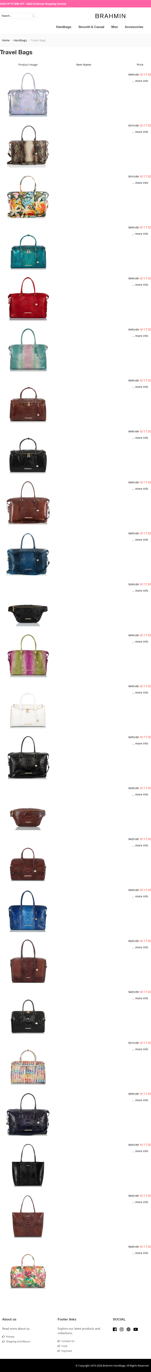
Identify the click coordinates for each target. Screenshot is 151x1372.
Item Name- (84, 64)
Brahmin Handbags (114, 1365)
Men (114, 27)
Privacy (10, 1336)
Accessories (134, 27)
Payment (67, 1351)
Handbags (63, 27)
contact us (68, 1341)
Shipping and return (18, 1341)
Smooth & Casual (91, 27)
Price (140, 64)
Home (6, 40)
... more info (140, 81)
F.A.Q (64, 1346)
